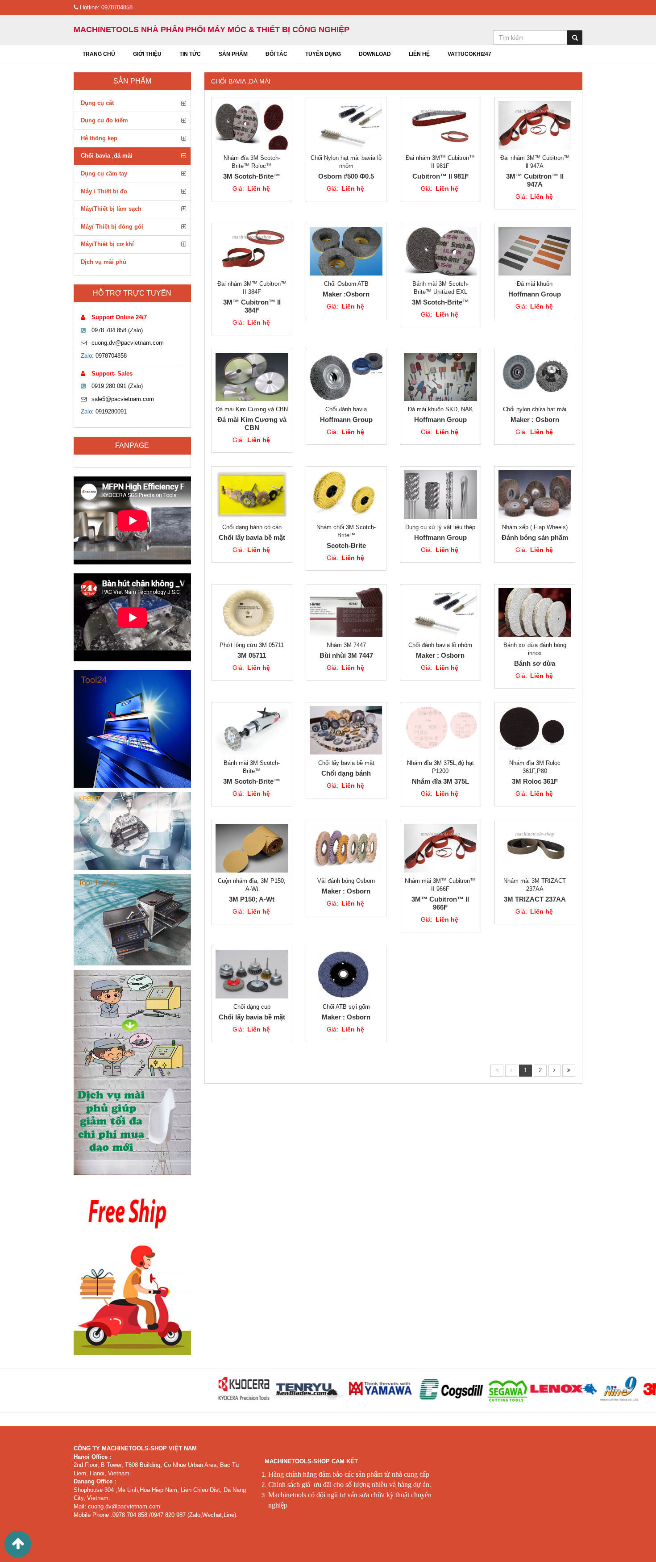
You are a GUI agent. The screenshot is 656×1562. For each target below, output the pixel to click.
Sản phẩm (132, 81)
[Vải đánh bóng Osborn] (346, 848)
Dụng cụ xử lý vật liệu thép (440, 527)
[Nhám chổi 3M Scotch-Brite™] (346, 494)
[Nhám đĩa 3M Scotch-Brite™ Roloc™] (252, 125)
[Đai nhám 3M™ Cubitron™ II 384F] (252, 251)
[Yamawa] (338, 1389)
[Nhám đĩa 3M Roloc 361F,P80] (534, 730)
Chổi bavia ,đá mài (240, 81)
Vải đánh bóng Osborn (346, 880)
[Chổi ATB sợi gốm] (346, 974)
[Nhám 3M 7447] (346, 612)
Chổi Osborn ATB (346, 283)
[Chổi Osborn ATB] (346, 251)
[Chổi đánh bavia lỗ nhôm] (440, 612)
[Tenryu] (264, 1389)
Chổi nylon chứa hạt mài (534, 409)
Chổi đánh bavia (346, 409)
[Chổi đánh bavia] (346, 377)
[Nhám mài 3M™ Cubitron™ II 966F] (440, 848)
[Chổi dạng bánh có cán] (252, 494)
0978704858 (111, 355)
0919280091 (111, 411)
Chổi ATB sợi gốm (346, 1006)
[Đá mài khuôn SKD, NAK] (440, 377)
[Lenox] (520, 1389)
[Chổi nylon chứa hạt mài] (534, 377)
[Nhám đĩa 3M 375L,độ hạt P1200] (440, 730)
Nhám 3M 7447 (346, 645)
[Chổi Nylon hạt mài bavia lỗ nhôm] (346, 125)
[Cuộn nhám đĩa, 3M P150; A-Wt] (252, 848)
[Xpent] (132, 831)
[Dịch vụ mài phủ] (132, 1072)
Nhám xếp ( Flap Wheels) (535, 527)
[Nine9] (576, 1389)
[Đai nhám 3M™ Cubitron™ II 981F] (440, 125)
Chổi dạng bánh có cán (252, 527)
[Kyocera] (200, 1389)
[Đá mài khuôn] (534, 251)
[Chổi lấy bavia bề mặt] (346, 730)
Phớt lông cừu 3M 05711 (252, 645)
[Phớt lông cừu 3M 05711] (252, 612)
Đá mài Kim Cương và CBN (252, 409)
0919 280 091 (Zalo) (117, 386)
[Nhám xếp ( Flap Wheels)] (534, 494)
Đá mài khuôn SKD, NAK (440, 409)
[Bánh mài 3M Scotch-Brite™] (252, 730)
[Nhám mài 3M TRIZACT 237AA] (534, 848)
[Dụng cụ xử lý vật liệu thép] (440, 494)
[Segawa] (464, 1389)
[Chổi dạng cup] (252, 974)
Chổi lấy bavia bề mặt (346, 763)
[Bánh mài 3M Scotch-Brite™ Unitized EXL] (440, 251)
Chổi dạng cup (251, 1006)
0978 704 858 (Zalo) (117, 330)
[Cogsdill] (408, 1389)
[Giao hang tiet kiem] (132, 1268)
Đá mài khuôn (534, 283)
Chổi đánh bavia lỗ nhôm (440, 645)
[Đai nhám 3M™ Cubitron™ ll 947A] (534, 125)
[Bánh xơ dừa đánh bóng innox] (534, 612)
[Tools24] (132, 729)
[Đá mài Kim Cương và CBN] (252, 377)
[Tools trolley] (132, 919)
